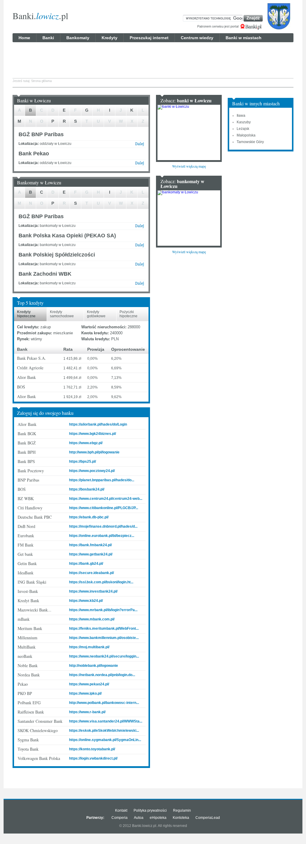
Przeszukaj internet (149, 37)
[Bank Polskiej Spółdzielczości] (139, 265)
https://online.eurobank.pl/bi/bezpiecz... (101, 536)
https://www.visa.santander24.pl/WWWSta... (105, 721)
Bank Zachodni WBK (45, 274)
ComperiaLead (207, 818)
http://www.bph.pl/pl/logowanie (94, 452)
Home (24, 37)
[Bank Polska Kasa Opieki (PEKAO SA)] (139, 246)
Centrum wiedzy (197, 37)
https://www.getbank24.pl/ (90, 554)
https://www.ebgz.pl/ (85, 443)
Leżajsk (243, 129)
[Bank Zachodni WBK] (139, 285)
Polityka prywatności (150, 810)
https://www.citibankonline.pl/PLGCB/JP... (103, 508)
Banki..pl (40, 16)
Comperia (119, 818)
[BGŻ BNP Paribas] (139, 145)
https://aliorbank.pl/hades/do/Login (98, 424)
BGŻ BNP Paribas (41, 134)
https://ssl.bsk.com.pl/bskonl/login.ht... (101, 582)
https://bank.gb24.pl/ (86, 563)
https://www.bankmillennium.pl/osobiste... (104, 638)
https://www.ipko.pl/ (85, 693)
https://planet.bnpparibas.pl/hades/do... (101, 480)
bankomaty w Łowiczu (182, 183)
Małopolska (246, 135)
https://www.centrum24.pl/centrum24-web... (105, 499)
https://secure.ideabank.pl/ (91, 573)
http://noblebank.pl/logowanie (93, 666)
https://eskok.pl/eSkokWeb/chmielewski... (104, 730)
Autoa (138, 818)
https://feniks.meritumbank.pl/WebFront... (104, 628)
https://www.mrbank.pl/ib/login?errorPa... (103, 610)
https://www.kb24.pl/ (86, 601)
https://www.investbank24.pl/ (93, 591)
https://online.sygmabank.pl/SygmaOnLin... (105, 740)
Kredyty (109, 37)
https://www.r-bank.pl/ (87, 712)
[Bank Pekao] (139, 164)
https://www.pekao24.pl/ (89, 684)
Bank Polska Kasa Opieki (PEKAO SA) (67, 236)
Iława (241, 115)
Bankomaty (77, 37)
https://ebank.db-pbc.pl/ (88, 517)
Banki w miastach (243, 37)
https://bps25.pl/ (82, 461)
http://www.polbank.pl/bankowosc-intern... (104, 703)
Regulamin (182, 810)
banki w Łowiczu (194, 100)
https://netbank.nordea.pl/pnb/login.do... (102, 675)
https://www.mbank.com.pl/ (91, 619)
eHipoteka (158, 818)
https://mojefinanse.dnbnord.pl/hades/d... (103, 526)
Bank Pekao (34, 154)
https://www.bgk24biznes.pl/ (92, 434)
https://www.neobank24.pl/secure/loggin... (104, 656)
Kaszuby (244, 122)
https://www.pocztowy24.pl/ (92, 471)
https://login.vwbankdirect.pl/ (93, 758)
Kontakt (121, 810)
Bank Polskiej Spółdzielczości (57, 255)
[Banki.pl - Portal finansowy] (251, 27)
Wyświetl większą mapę (189, 166)
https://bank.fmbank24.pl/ (90, 545)
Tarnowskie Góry (250, 142)
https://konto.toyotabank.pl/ (92, 749)
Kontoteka (181, 818)
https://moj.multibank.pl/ (89, 647)
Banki (48, 37)
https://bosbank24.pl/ (86, 489)
